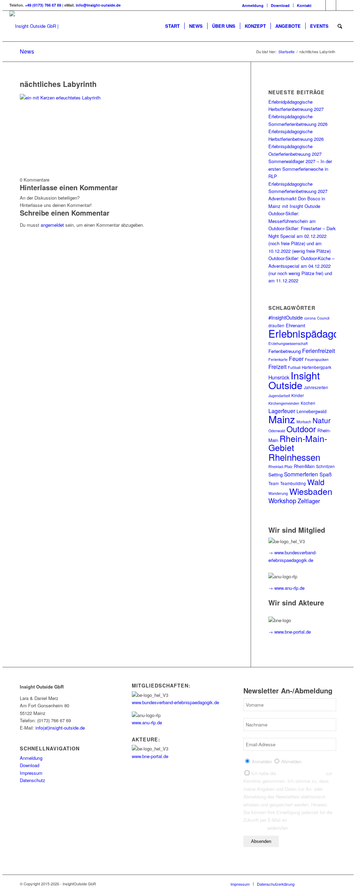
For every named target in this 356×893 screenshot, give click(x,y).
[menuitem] (252, 5)
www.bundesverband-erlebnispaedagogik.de (175, 702)
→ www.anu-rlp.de (286, 588)
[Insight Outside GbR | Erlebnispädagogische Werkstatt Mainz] (55, 26)
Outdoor (301, 429)
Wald (315, 481)
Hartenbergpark (316, 367)
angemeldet (52, 225)
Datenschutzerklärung (300, 773)
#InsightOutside (285, 317)
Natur (322, 420)
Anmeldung (253, 5)
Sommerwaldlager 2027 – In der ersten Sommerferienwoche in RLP (300, 168)
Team (273, 483)
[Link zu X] (341, 5)
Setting (275, 474)
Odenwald (276, 430)
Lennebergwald (311, 411)
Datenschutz (32, 780)
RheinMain (304, 466)
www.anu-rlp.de (147, 722)
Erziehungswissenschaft (288, 343)
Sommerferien (301, 474)
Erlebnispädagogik (310, 333)
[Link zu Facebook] (320, 5)
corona (310, 318)
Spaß (325, 474)
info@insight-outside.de (98, 5)
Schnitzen (325, 466)
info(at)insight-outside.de (60, 727)
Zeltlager (309, 501)
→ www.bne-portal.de (289, 631)
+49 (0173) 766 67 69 (43, 5)
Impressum (31, 773)
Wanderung (278, 493)
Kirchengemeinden (283, 403)
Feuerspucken (317, 359)
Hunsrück (278, 377)
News (27, 51)
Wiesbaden (310, 491)
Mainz (281, 418)
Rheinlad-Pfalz (280, 466)
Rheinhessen (294, 456)
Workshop (282, 500)
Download (280, 5)
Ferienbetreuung (284, 351)
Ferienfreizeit (318, 350)
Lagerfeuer (281, 411)
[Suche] (340, 26)
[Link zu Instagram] (331, 5)
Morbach (304, 421)
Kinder (297, 395)
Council (323, 318)
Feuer (296, 359)
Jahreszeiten (316, 387)
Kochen (308, 403)
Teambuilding (293, 483)
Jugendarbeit (279, 395)
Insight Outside (294, 380)
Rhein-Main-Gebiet (297, 442)
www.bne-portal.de (150, 756)
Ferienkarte (278, 359)
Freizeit (277, 367)
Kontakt (304, 5)
